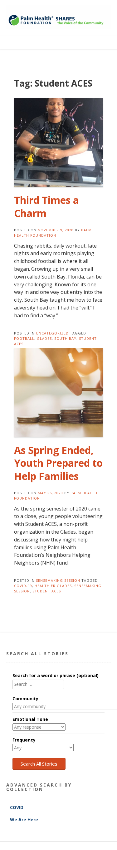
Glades (44, 338)
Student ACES (46, 591)
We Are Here (24, 819)
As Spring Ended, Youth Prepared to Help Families (58, 463)
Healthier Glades (53, 585)
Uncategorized (52, 333)
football (24, 338)
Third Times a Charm (46, 206)
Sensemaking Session (58, 580)
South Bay (65, 338)
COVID (17, 807)
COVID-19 (23, 585)
